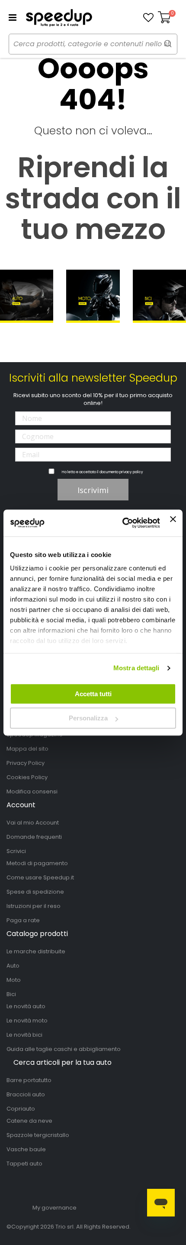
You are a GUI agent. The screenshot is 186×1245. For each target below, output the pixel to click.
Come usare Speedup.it (40, 877)
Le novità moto (27, 1020)
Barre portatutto (28, 1080)
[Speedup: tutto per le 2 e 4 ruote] (59, 18)
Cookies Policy (27, 777)
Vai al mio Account (32, 822)
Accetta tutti (93, 693)
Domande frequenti (34, 837)
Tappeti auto (24, 1163)
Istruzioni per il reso (33, 906)
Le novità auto (25, 1006)
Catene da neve (29, 1121)
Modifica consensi (32, 791)
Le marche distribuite (35, 951)
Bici (11, 994)
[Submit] (167, 43)
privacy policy (131, 472)
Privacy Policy (25, 763)
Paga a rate (23, 920)
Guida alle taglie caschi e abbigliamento (63, 1049)
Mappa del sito (27, 749)
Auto (12, 966)
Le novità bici (24, 1035)
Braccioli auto (25, 1094)
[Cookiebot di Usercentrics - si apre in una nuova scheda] (122, 523)
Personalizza (88, 718)
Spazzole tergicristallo (37, 1135)
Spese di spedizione (35, 892)
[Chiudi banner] (173, 523)
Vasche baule (26, 1149)
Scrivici (16, 851)
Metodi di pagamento (37, 863)
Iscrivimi (93, 490)
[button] (148, 17)
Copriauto (20, 1109)
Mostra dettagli (136, 668)
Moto (13, 980)
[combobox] (93, 44)
